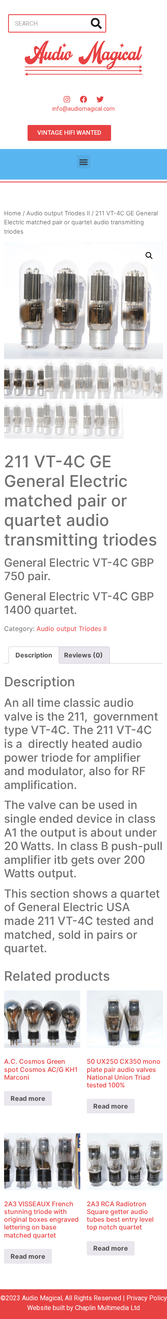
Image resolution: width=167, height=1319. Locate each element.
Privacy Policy (146, 1298)
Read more (28, 1098)
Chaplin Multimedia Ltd (107, 1308)
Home (12, 213)
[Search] (96, 23)
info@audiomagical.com (83, 108)
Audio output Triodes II (58, 213)
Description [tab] (33, 655)
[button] (83, 162)
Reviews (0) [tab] (83, 655)
